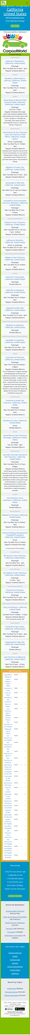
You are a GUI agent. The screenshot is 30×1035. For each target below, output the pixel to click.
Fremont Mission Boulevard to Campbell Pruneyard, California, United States (15, 535)
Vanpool (15, 963)
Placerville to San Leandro (8, 796)
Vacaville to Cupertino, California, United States (15, 341)
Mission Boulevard (12, 995)
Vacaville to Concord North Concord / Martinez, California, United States (15, 202)
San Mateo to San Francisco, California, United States (15, 574)
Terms (9, 1002)
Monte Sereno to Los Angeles (8, 821)
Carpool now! (15, 960)
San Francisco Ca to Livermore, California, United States (15, 500)
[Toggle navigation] (27, 3)
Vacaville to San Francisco (8, 699)
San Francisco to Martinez (8, 760)
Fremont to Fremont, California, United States (15, 591)
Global (15, 956)
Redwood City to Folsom (8, 731)
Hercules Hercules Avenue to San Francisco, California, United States (15, 456)
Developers (13, 1004)
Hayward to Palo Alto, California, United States (15, 309)
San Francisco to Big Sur (8, 753)
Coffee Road (11, 988)
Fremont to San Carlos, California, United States (15, 627)
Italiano (18, 1006)
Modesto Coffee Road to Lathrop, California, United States (15, 80)
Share (24, 1002)
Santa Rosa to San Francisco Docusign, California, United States (15, 437)
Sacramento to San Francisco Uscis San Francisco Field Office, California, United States (15, 135)
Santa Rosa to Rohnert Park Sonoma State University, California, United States (15, 102)
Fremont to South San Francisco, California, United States (15, 402)
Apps (19, 1004)
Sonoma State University (15, 911)
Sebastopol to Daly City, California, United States (15, 643)
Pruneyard (11, 932)
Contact (19, 1002)
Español (23, 1006)
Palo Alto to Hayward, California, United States (15, 291)
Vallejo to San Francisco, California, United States (15, 258)
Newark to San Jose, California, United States (15, 516)
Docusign (9, 928)
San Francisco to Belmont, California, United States (15, 658)
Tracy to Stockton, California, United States (15, 608)
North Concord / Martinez (15, 923)
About (14, 1002)
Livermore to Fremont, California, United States (15, 358)
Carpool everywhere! (15, 967)
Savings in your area (15, 896)
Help (5, 1002)
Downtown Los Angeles (13, 935)
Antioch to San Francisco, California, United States (15, 223)
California (15, 9)
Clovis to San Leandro (8, 790)
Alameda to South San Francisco (8, 767)
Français (12, 1006)
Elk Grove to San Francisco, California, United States (15, 556)
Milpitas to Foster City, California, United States (15, 168)
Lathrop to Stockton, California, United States (15, 241)
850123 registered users (15, 17)
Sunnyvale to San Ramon (8, 778)
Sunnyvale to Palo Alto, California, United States (15, 184)
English (7, 1006)
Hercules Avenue (11, 992)
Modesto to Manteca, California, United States (15, 326)
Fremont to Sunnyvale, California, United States (15, 278)
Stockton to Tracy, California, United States (15, 421)
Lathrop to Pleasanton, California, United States (15, 62)
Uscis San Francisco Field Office (15, 917)
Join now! (15, 26)
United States (15, 13)
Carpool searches (15, 953)
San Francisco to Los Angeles (8, 724)
